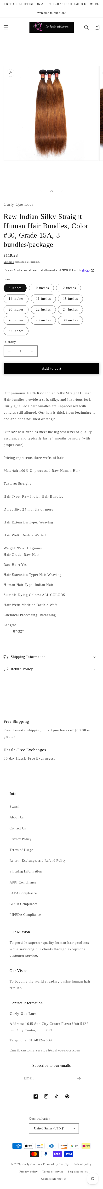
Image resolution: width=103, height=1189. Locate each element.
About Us (17, 817)
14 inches (16, 298)
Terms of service (52, 1171)
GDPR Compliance (24, 904)
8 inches (15, 288)
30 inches (70, 320)
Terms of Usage (21, 850)
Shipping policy (78, 1171)
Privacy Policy (20, 839)
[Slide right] (62, 191)
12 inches (68, 288)
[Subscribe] (79, 1078)
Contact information (54, 1178)
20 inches (16, 309)
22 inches (43, 309)
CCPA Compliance (23, 893)
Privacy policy (28, 1171)
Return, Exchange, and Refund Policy (38, 860)
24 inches (70, 309)
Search (15, 806)
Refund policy (83, 1164)
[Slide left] (41, 191)
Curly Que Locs (32, 1164)
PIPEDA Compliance (25, 915)
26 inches (16, 320)
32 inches (16, 331)
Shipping (9, 262)
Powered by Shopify (56, 1164)
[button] (6, 27)
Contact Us (18, 828)
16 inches (43, 298)
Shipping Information (26, 871)
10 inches (41, 288)
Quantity (10, 342)
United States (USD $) (49, 1128)
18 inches (70, 298)
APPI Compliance (23, 882)
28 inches (43, 320)
